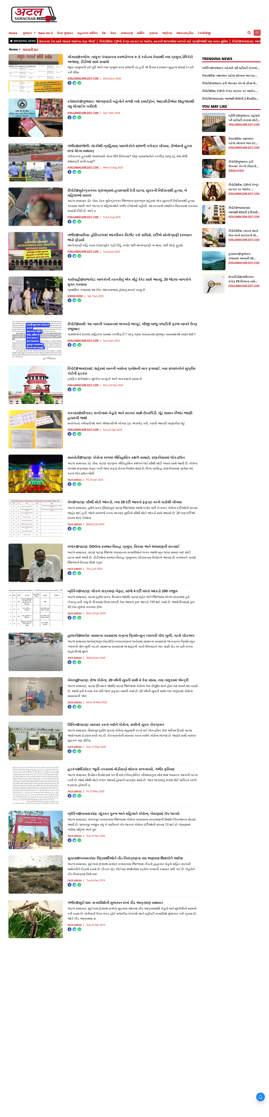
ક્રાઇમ (153, 33)
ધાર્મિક (141, 33)
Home (13, 33)
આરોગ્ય (167, 33)
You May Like (214, 106)
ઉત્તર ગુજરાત (65, 33)
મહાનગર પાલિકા (87, 33)
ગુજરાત (27, 33)
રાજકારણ (127, 33)
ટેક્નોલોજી (204, 33)
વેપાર (113, 33)
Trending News (217, 58)
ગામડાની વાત (30, 49)
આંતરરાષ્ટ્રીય (184, 33)
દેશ (104, 33)
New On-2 (45, 33)
